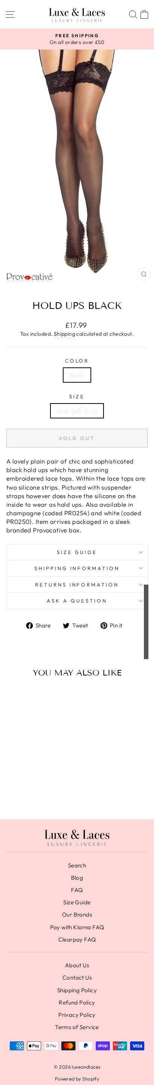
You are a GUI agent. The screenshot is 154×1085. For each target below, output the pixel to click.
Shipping (64, 333)
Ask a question (77, 601)
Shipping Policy (77, 990)
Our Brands (77, 914)
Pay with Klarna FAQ (77, 927)
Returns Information (77, 585)
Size (77, 396)
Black (77, 375)
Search (77, 865)
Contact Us (77, 977)
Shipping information (77, 568)
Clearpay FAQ (77, 939)
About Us (77, 965)
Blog (77, 877)
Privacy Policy (77, 1014)
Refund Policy (77, 1002)
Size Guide (77, 552)
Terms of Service (77, 1027)
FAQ (77, 889)
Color (77, 361)
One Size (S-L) (77, 411)
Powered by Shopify (77, 1079)
